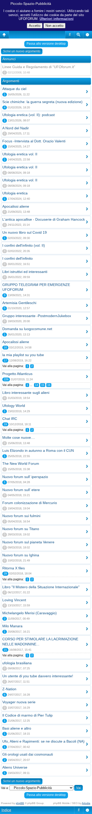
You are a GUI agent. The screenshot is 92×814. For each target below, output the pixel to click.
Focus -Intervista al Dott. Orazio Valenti (33, 141)
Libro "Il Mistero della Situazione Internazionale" (40, 587)
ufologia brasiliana (17, 663)
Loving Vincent (14, 600)
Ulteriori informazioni (57, 19)
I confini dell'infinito (17, 258)
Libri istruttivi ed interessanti (24, 272)
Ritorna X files (13, 568)
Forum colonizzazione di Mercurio (29, 503)
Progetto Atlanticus (17, 374)
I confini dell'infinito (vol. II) (23, 245)
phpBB (20, 803)
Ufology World (13, 406)
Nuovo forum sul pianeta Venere (28, 542)
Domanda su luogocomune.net (27, 329)
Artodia (86, 803)
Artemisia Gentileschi (19, 303)
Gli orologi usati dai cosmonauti (27, 754)
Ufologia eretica (15, 193)
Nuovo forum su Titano (20, 529)
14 (36, 384)
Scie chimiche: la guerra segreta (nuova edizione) (42, 102)
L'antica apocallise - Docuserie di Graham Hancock (43, 219)
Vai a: (5, 788)
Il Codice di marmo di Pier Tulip (27, 715)
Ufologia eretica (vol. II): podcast (28, 115)
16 (48, 384)
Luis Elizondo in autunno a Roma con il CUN (38, 450)
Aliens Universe (14, 767)
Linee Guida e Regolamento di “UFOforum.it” (38, 67)
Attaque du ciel (14, 89)
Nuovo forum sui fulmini (21, 516)
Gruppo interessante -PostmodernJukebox (36, 316)
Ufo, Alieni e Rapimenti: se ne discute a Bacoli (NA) (43, 741)
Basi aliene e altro (16, 728)
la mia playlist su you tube (23, 355)
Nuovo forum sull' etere (21, 490)
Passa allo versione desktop (46, 43)
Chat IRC (9, 419)
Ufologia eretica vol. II (19, 154)
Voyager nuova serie (19, 702)
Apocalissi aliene (15, 206)
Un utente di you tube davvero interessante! (37, 676)
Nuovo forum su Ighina (20, 555)
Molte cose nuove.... (18, 437)
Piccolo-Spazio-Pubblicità (30, 4)
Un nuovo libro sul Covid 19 (24, 232)
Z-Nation (9, 689)
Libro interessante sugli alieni (25, 393)
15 (42, 384)
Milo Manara (12, 626)
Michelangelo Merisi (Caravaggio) (29, 613)
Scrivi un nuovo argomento (21, 51)
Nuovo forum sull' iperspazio (25, 477)
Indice (6, 810)
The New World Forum (20, 463)
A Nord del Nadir (15, 128)
